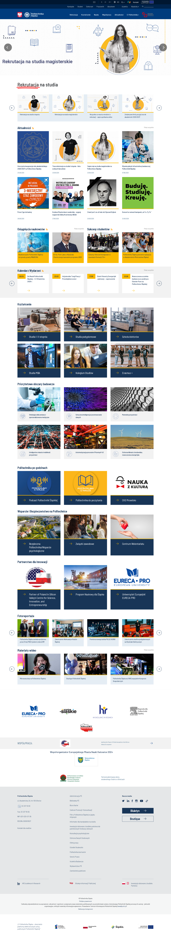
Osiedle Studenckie (76, 851)
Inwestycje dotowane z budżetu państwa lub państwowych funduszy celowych (85, 831)
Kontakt (136, 2)
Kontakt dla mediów (24, 832)
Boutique (135, 823)
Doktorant (89, 6)
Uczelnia (125, 6)
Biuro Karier (74, 809)
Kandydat (70, 6)
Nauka (96, 15)
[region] (85, 47)
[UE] (146, 2)
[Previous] (11, 107)
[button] (85, 47)
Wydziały (134, 6)
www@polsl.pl (122, 910)
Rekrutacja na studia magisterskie (37, 61)
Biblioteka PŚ (74, 805)
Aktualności (119, 15)
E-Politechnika (132, 15)
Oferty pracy (74, 847)
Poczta (94, 2)
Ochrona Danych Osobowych (80, 842)
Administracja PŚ (76, 800)
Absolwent (111, 6)
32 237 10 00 (26, 810)
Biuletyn (134, 815)
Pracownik (100, 6)
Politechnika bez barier (78, 856)
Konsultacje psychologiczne (79, 837)
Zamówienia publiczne (78, 875)
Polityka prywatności (85, 905)
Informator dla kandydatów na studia (83, 826)
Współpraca (106, 15)
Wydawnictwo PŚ (76, 870)
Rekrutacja (74, 15)
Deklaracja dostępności (85, 913)
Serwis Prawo (74, 861)
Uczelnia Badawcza (76, 865)
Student (80, 6)
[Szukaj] (142, 6)
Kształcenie (86, 15)
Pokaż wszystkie (149, 127)
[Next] (159, 107)
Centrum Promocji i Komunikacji (81, 814)
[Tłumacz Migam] (129, 2)
